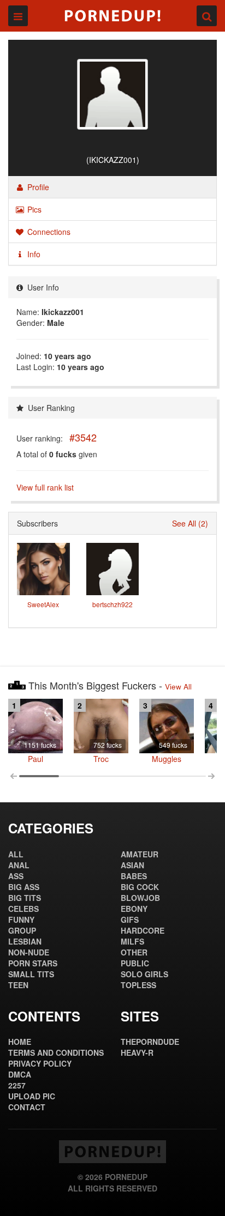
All (15, 854)
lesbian (25, 941)
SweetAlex (43, 604)
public (135, 963)
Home (19, 1041)
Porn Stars (32, 963)
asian (132, 865)
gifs (130, 919)
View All (178, 686)
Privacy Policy (40, 1063)
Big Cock (140, 886)
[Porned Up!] (112, 16)
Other (134, 952)
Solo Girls (144, 974)
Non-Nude (28, 952)
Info (32, 254)
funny (21, 919)
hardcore (142, 930)
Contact (26, 1107)
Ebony (134, 908)
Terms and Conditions (56, 1052)
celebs (23, 908)
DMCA (19, 1074)
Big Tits (24, 897)
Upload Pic (31, 1096)
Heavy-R (137, 1052)
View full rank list (45, 487)
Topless (138, 984)
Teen (18, 984)
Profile (37, 187)
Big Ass (23, 886)
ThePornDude (150, 1041)
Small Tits (31, 974)
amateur (139, 854)
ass (15, 875)
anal (18, 865)
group (22, 930)
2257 (17, 1085)
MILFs (132, 941)
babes (134, 875)
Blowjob (140, 897)
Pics (33, 209)
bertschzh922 (112, 604)
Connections (47, 231)
